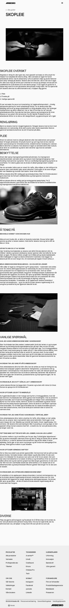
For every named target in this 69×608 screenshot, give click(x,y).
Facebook (28, 520)
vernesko (8, 104)
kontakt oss (8, 524)
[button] (61, 3)
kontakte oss (26, 88)
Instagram (18, 520)
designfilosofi (30, 116)
